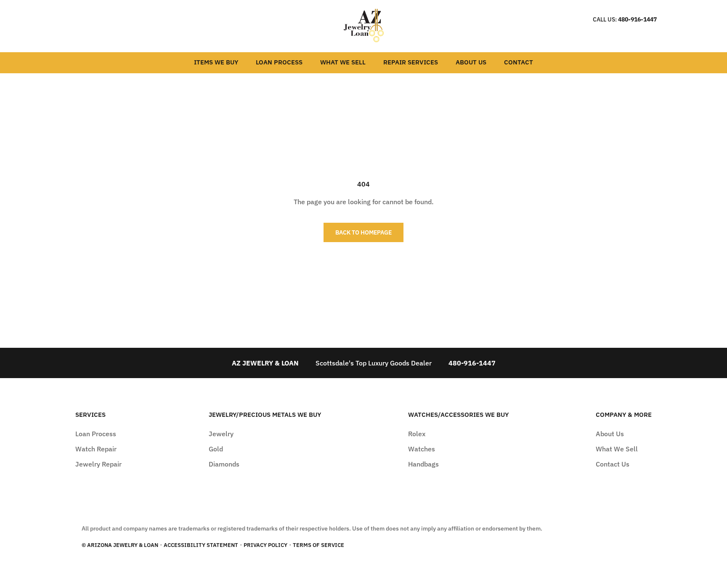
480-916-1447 (637, 19)
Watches (421, 449)
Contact (518, 62)
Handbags (423, 464)
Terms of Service (318, 545)
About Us (471, 62)
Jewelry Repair (98, 464)
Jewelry (221, 433)
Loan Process (279, 62)
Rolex (416, 433)
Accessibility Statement (201, 545)
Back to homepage (363, 232)
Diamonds (224, 464)
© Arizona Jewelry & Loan (120, 545)
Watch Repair (96, 449)
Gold (216, 449)
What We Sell (343, 62)
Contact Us (612, 464)
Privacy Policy (265, 545)
